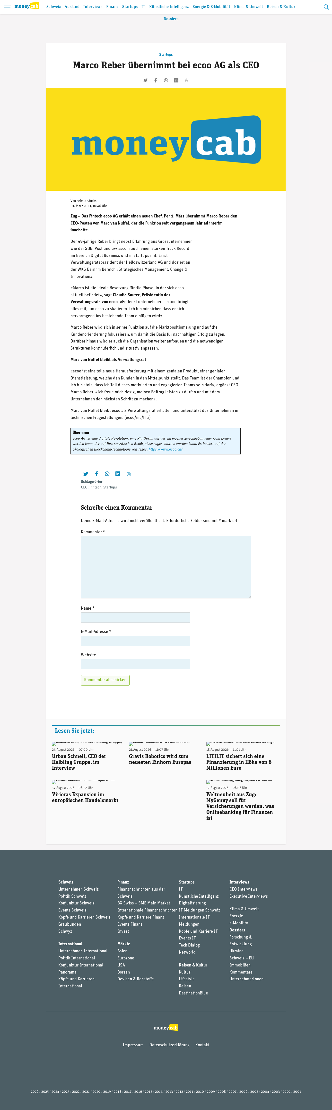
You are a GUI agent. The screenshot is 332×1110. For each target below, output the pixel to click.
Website (88, 655)
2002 (286, 1092)
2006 (243, 1092)
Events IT (187, 938)
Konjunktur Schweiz (76, 903)
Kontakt (202, 1045)
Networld (187, 952)
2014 (159, 1092)
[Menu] (7, 7)
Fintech (95, 487)
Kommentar (93, 532)
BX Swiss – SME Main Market (143, 903)
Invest (123, 932)
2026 (34, 1092)
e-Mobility (238, 923)
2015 (148, 1092)
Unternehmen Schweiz (78, 889)
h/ (181, 449)
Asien (122, 951)
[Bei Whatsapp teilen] (166, 80)
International (70, 944)
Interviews (92, 7)
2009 (211, 1092)
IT (143, 7)
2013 (169, 1092)
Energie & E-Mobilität (211, 7)
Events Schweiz (72, 910)
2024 (55, 1092)
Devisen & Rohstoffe (135, 979)
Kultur (184, 972)
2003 (276, 1092)
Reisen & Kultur (281, 7)
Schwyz (65, 932)
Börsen (123, 972)
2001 (297, 1092)
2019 (107, 1092)
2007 (232, 1092)
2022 (75, 1092)
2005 (254, 1092)
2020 (96, 1092)
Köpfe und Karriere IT (198, 932)
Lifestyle (187, 979)
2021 (86, 1092)
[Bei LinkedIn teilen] (176, 80)
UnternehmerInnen (246, 979)
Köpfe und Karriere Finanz (140, 917)
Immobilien (240, 965)
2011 (189, 1092)
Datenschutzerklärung (169, 1045)
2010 (200, 1092)
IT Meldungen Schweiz (199, 910)
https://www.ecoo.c (164, 449)
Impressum (133, 1045)
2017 (127, 1092)
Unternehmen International (82, 951)
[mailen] (186, 80)
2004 (265, 1092)
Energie (236, 916)
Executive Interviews (248, 896)
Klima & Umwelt (248, 7)
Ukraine (236, 951)
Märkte (123, 944)
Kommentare (241, 972)
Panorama (67, 972)
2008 (222, 1092)
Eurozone (125, 958)
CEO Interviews (243, 889)
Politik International (76, 958)
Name (88, 608)
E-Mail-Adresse (96, 632)
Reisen (185, 986)
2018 (117, 1092)
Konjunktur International (80, 965)
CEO (84, 487)
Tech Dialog (189, 945)
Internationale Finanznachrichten (147, 910)
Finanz (112, 7)
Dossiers (171, 19)
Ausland (72, 7)
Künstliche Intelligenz (169, 7)
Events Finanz (129, 924)
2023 (65, 1092)
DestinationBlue (193, 993)
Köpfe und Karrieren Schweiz (84, 917)
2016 (138, 1092)
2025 (45, 1092)
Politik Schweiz (72, 896)
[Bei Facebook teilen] (155, 80)
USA (121, 965)
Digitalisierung (192, 903)
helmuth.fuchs (86, 201)
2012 (179, 1092)
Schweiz (53, 7)
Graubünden (69, 924)
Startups (130, 7)
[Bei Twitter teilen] (145, 80)
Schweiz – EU (241, 958)
